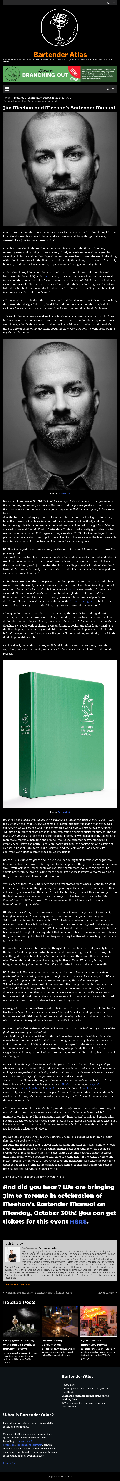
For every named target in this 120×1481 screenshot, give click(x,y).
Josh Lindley (14, 1243)
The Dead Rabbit (28, 1088)
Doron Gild (64, 493)
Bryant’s (95, 1084)
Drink (85, 1088)
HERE (78, 1221)
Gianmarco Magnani (81, 601)
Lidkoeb (64, 1084)
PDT (48, 276)
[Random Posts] (108, 3)
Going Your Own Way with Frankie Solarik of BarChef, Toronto (19, 1344)
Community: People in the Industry (18, 1284)
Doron (73, 589)
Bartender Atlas (60, 54)
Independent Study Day (29, 1444)
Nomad (49, 1088)
